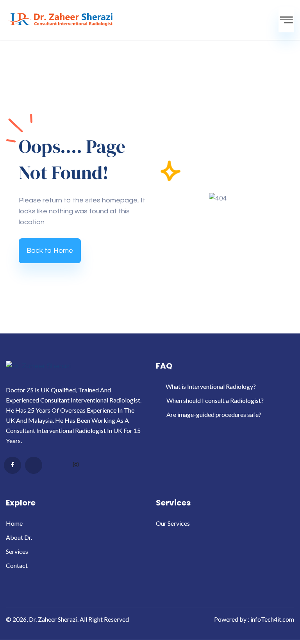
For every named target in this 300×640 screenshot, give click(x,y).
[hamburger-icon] (286, 19)
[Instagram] (75, 465)
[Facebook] (12, 465)
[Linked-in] (54, 465)
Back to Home (50, 250)
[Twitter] (33, 465)
